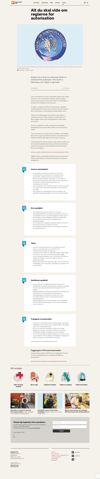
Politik (51, 2)
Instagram (77, 455)
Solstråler (57, 2)
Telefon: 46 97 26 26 (15, 457)
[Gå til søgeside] (85, 2)
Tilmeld (61, 431)
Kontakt (53, 452)
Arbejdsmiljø (44, 2)
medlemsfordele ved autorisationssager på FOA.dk (54, 152)
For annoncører (55, 453)
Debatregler (54, 460)
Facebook (77, 452)
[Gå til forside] (17, 2)
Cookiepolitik (54, 458)
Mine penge (36, 2)
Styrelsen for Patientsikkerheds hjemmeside (54, 361)
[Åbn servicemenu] (87, 3)
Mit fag (64, 2)
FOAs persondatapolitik (34, 428)
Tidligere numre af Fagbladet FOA (59, 455)
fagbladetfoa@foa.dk (19, 458)
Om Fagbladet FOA (56, 457)
